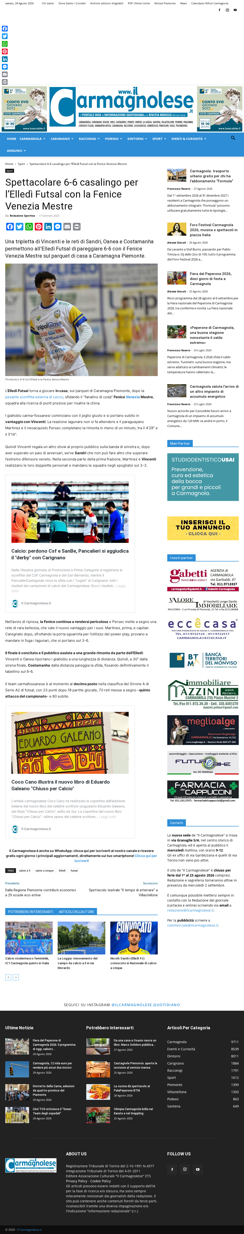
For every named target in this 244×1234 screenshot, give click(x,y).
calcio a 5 (24, 870)
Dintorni (135, 139)
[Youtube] (235, 10)
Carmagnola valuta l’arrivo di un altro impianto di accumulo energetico (214, 391)
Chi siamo (48, 3)
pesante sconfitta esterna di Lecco (34, 397)
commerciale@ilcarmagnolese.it (192, 925)
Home (11, 139)
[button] (233, 138)
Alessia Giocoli (176, 242)
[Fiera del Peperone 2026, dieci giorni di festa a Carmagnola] (176, 278)
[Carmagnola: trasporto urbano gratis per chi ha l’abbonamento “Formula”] (176, 175)
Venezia (133, 397)
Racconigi (87, 139)
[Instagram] (227, 10)
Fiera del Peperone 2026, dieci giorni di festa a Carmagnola (211, 279)
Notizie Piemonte (165, 3)
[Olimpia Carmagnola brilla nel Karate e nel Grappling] (98, 1115)
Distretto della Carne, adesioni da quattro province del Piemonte (53, 1090)
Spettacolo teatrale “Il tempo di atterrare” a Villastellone (123, 892)
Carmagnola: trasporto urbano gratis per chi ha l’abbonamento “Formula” (211, 176)
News (183, 3)
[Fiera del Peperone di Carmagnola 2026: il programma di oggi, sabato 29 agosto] (17, 1046)
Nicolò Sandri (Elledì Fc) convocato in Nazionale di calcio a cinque (133, 963)
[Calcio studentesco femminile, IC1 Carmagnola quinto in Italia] (29, 938)
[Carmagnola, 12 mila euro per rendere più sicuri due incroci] (17, 1069)
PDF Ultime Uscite (139, 3)
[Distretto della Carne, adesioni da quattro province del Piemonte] (17, 1092)
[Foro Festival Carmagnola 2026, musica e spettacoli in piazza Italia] (176, 229)
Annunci (14, 150)
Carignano (60, 139)
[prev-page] (8, 977)
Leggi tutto (107, 817)
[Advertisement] (122, 49)
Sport (157, 139)
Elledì (62, 870)
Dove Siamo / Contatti (72, 3)
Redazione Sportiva (22, 215)
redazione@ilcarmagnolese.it (190, 910)
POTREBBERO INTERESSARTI (30, 912)
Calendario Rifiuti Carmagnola (209, 3)
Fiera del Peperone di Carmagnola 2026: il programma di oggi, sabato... (54, 1045)
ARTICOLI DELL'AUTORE (76, 912)
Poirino (111, 139)
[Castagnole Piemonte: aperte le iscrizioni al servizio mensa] (98, 1069)
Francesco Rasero (178, 188)
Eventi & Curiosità (187, 139)
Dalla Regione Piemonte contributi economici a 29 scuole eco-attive (40, 892)
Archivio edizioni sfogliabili (106, 3)
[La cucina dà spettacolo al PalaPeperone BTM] (98, 1092)
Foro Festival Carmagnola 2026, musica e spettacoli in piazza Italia (214, 230)
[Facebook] (219, 10)
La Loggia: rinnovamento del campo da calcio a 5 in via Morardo (77, 963)
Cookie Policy (100, 1181)
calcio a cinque (45, 870)
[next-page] (16, 977)
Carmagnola (31, 139)
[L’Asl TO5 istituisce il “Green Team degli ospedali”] (17, 1115)
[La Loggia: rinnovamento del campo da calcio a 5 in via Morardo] (81, 938)
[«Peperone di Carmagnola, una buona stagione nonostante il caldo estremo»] (176, 331)
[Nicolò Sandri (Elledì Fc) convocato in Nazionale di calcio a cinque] (134, 938)
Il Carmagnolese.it (29, 1230)
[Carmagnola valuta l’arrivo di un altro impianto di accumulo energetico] (176, 390)
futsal (74, 870)
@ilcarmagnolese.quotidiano (146, 1004)
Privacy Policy (76, 1181)
